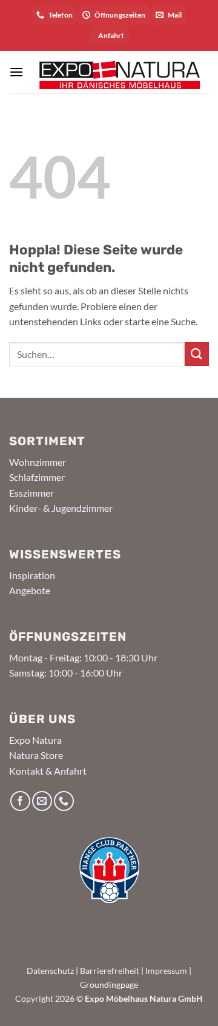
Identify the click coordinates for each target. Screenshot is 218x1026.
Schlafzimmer (37, 477)
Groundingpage (109, 984)
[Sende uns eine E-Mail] (42, 801)
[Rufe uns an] (64, 801)
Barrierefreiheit (109, 970)
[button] (16, 72)
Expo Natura (35, 740)
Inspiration (32, 575)
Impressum (166, 970)
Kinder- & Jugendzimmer (61, 508)
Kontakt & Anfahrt (48, 770)
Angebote (29, 590)
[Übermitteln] (197, 354)
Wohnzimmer (37, 462)
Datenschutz (50, 970)
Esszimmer (31, 492)
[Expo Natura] (116, 71)
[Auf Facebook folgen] (20, 801)
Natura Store (36, 755)
